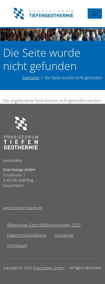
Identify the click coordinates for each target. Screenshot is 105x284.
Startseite (30, 78)
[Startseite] (43, 13)
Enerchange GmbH (48, 267)
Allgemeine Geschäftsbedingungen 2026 (44, 225)
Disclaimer (64, 235)
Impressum (17, 245)
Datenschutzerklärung (26, 235)
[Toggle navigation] (95, 13)
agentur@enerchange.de (22, 207)
